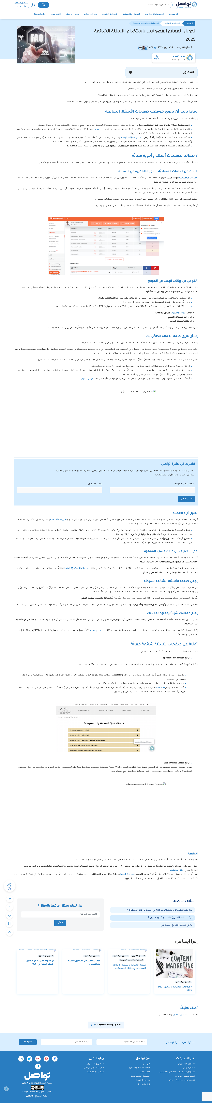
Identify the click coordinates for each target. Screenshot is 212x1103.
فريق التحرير (179, 56)
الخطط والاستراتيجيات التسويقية (146, 23)
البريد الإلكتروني (178, 313)
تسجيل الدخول (21, 3)
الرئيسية (173, 14)
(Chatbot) (160, 688)
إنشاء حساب (22, 6)
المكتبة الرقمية (110, 14)
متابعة (156, 59)
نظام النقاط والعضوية (139, 1068)
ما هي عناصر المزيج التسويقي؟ (176, 925)
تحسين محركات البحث (132, 138)
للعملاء (97, 129)
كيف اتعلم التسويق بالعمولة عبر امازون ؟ (170, 917)
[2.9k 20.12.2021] (174, 963)
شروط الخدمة (143, 1080)
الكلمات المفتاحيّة (188, 178)
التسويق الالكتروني (95, 1064)
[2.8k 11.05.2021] (83, 950)
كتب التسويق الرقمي (94, 1068)
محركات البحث (127, 874)
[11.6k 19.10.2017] (129, 950)
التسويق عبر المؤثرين (185, 1076)
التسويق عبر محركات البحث (182, 1080)
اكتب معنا (56, 14)
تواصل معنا (40, 14)
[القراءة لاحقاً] (9, 923)
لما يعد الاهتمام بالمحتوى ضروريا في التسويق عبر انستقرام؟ (160, 910)
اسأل (60, 923)
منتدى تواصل (72, 14)
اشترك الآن (186, 499)
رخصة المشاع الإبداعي (37, 1096)
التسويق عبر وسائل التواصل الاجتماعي (177, 1072)
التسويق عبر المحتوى (173, 23)
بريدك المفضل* (95, 484)
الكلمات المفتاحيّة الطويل (76, 568)
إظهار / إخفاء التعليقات (106, 1025)
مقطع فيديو (96, 630)
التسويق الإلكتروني (154, 14)
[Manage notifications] (6, 1088)
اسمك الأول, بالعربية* (184, 484)
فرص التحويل (87, 379)
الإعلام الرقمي (188, 1068)
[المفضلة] (9, 915)
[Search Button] (43, 5)
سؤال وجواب (90, 14)
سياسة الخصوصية (140, 1076)
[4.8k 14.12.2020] (37, 950)
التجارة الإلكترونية (132, 14)
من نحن (146, 1064)
